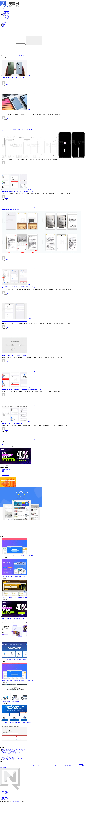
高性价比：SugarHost (6, 471)
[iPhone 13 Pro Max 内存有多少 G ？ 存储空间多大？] (15, 109)
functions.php (35, 764)
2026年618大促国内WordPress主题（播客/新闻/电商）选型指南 (13, 576)
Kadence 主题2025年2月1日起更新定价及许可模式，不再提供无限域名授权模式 (16, 722)
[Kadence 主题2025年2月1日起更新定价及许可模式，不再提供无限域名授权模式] (14, 720)
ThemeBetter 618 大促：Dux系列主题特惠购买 (10, 701)
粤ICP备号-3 (17, 801)
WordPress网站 (68, 765)
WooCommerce (41, 765)
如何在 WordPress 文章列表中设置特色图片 (10, 759)
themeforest (16, 765)
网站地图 (3, 799)
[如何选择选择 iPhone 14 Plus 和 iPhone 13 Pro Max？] (15, 75)
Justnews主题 (4, 791)
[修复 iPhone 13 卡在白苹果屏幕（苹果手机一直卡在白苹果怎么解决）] (43, 157)
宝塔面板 (84, 765)
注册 (3, 45)
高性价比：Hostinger (6, 469)
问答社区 (3, 25)
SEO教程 (3, 23)
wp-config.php (75, 765)
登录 (1, 45)
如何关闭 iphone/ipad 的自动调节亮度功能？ (12, 423)
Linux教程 (4, 22)
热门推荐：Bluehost (5, 475)
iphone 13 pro (62, 764)
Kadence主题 (6, 17)
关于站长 (3, 26)
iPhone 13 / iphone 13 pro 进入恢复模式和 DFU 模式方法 (14, 355)
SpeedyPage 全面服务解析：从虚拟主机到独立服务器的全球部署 (14, 659)
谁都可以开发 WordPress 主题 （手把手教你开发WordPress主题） (14, 749)
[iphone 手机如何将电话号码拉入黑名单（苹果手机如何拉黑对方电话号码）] (15, 284)
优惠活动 (3, 24)
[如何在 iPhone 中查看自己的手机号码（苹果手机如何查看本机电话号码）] (15, 189)
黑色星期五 (4, 767)
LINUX (81, 764)
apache (4, 764)
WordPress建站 (6, 11)
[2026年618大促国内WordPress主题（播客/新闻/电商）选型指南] (14, 574)
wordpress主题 (52, 765)
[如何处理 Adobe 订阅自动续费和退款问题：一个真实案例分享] (14, 741)
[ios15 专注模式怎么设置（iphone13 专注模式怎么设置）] (15, 318)
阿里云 (2, 767)
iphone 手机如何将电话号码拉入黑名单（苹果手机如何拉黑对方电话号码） (18, 287)
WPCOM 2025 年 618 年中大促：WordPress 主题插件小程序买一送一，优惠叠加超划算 (18, 680)
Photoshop (1, 765)
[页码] (12, 446)
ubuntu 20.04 (23, 765)
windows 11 (36, 765)
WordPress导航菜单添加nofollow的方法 (9, 753)
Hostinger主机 (4, 797)
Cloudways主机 (5, 798)
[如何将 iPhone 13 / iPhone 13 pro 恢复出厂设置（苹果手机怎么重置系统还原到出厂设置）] (15, 387)
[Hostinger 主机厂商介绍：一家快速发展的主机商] (14, 637)
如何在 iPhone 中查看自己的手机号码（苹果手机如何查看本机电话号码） (18, 191)
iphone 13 (58, 764)
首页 (3, 8)
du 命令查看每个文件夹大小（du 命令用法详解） (11, 752)
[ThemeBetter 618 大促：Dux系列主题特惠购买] (14, 699)
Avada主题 (6, 18)
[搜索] (34, 40)
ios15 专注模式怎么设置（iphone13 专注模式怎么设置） (14, 321)
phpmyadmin (7, 765)
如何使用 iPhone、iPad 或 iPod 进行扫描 (11, 209)
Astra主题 (6, 15)
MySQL (84, 764)
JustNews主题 (6, 21)
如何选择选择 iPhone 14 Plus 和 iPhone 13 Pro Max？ (14, 77)
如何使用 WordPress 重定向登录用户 (8, 757)
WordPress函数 (6, 13)
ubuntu (19, 765)
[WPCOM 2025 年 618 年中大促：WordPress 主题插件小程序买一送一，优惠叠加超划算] (14, 678)
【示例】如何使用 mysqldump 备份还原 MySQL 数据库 (12, 758)
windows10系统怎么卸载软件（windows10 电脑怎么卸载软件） (13, 750)
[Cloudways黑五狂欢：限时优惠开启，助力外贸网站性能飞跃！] (14, 616)
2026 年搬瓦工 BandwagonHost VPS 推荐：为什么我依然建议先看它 (14, 597)
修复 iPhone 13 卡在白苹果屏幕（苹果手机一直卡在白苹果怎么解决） (17, 130)
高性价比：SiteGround (6, 470)
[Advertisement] (31, 527)
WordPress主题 (6, 12)
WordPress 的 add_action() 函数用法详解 (9, 751)
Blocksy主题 (6, 16)
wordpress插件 (59, 765)
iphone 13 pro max (69, 764)
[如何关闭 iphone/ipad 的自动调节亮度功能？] (15, 421)
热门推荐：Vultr (5, 472)
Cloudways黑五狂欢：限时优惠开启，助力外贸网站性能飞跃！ (13, 618)
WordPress (46, 765)
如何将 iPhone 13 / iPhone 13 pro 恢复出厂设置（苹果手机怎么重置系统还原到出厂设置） (22, 389)
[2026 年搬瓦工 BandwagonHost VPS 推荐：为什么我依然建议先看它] (14, 595)
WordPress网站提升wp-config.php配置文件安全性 (11, 756)
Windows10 (31, 765)
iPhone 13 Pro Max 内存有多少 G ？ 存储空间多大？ (13, 112)
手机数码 (29, 75)
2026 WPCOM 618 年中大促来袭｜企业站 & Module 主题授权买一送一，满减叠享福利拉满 (18, 555)
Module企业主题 (5, 792)
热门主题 (3, 14)
